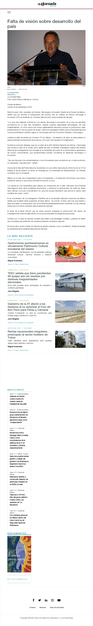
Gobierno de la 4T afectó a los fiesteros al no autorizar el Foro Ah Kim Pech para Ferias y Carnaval (29, 307)
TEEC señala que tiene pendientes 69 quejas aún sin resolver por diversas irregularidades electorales (29, 278)
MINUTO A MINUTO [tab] (15, 390)
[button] (9, 554)
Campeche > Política (18, 270)
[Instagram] (52, 600)
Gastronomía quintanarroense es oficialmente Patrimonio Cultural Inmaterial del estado (28, 246)
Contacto (32, 607)
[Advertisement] (46, 371)
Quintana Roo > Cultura (20, 239)
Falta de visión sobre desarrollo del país (44, 24)
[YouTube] (59, 600)
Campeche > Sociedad (18, 300)
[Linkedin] (46, 600)
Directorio (42, 607)
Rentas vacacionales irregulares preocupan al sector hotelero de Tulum (28, 334)
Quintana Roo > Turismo (20, 328)
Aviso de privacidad (57, 607)
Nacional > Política (17, 89)
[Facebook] (33, 600)
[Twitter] (40, 600)
